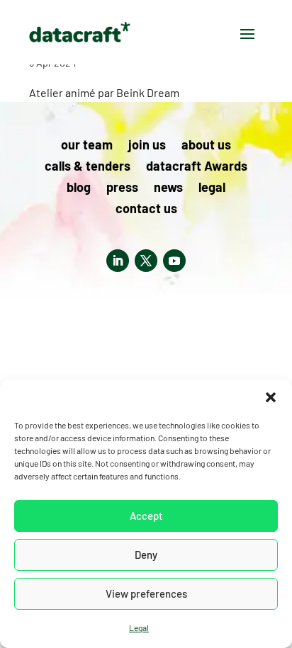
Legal (139, 627)
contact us (146, 209)
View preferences (146, 593)
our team (87, 146)
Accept (146, 515)
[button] (271, 397)
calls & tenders (87, 167)
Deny (146, 554)
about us (206, 146)
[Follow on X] (146, 260)
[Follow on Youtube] (174, 260)
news (168, 188)
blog (79, 188)
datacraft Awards (196, 167)
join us (147, 146)
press (122, 188)
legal (211, 188)
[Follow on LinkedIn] (117, 260)
